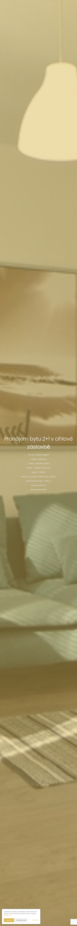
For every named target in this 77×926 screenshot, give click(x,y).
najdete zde (7, 915)
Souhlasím (9, 920)
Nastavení (35, 920)
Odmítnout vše (21, 920)
